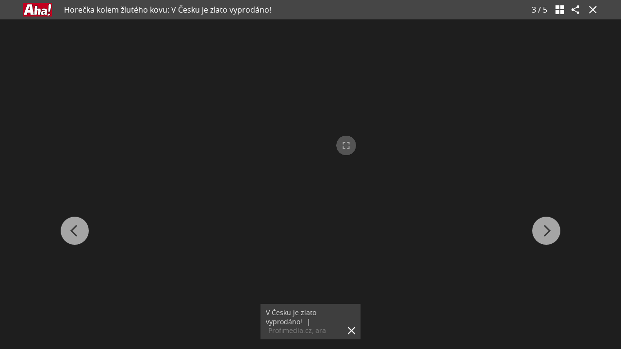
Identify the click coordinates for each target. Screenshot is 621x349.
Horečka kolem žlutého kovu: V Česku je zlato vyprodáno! (167, 9)
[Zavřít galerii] (591, 10)
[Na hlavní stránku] (37, 9)
